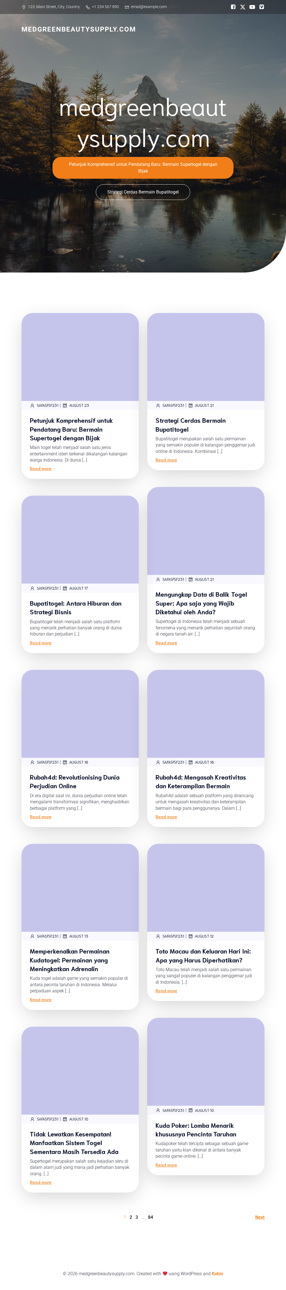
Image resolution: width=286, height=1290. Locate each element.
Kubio (217, 1273)
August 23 (79, 405)
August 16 (78, 762)
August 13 (78, 936)
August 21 (204, 405)
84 (150, 1217)
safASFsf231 (47, 405)
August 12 (204, 936)
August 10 (204, 1110)
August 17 (78, 588)
